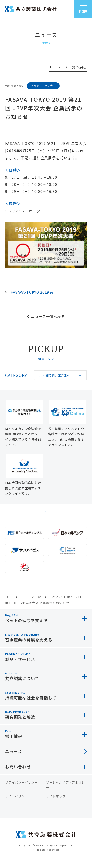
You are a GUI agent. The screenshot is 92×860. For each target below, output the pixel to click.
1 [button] (46, 512)
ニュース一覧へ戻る (70, 66)
